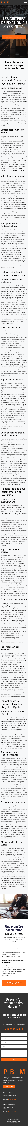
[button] (25, 2)
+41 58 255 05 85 (14, 1029)
